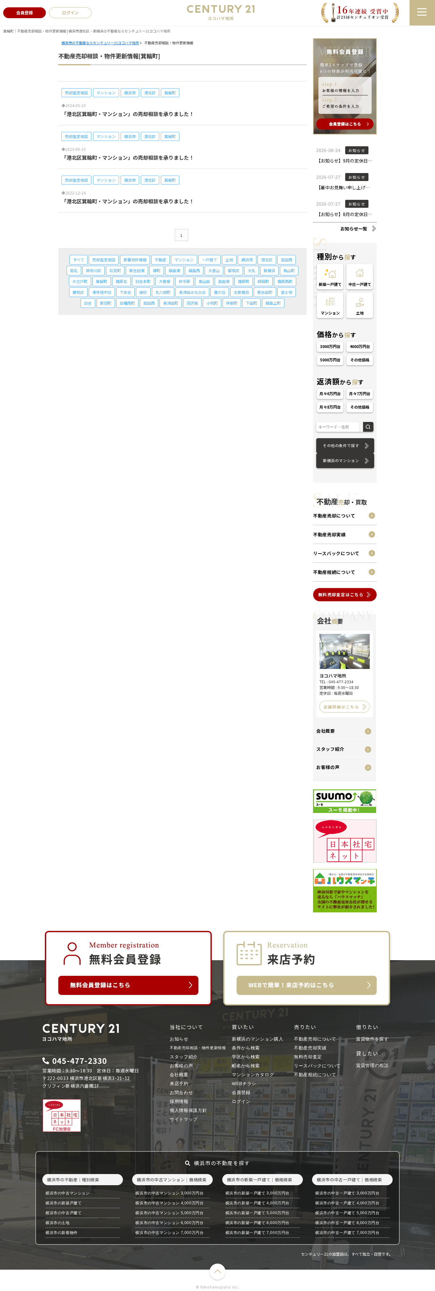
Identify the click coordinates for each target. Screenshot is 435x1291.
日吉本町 (143, 281)
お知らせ (179, 1038)
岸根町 (232, 303)
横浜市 (130, 92)
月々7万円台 (360, 393)
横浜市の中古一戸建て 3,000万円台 (347, 1193)
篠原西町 (285, 281)
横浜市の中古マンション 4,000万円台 (169, 1203)
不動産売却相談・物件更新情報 (198, 1048)
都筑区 (233, 270)
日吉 (88, 303)
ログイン (241, 1101)
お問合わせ (181, 1092)
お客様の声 (328, 767)
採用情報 (179, 1101)
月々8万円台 (330, 406)
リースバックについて (336, 553)
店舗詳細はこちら (341, 706)
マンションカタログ (253, 1074)
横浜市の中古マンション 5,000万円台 (169, 1213)
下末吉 (125, 292)
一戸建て (209, 259)
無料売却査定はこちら (341, 594)
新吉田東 (137, 270)
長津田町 (170, 303)
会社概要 (325, 731)
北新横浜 (241, 292)
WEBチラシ (244, 1083)
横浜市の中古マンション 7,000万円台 (169, 1232)
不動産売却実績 (329, 534)
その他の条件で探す (341, 445)
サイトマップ (184, 1119)
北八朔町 (163, 292)
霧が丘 (219, 292)
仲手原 (184, 281)
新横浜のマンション (341, 460)
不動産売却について (334, 515)
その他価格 (360, 359)
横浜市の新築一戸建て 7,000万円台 (257, 1232)
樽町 (156, 270)
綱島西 (194, 270)
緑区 (143, 292)
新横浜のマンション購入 (257, 1038)
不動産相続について (334, 572)
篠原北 (121, 281)
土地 (229, 259)
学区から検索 (246, 1056)
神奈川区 (93, 270)
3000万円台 (330, 346)
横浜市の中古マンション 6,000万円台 (169, 1223)
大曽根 (164, 281)
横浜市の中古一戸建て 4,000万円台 (347, 1203)
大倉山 (214, 270)
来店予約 (179, 1083)
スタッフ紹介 (330, 749)
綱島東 (174, 270)
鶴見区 (78, 292)
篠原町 (243, 281)
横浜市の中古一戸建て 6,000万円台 (347, 1223)
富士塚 (286, 292)
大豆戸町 (80, 281)
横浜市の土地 (58, 1223)
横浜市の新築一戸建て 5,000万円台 (257, 1213)
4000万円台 (359, 346)
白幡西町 (127, 303)
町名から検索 (246, 1065)
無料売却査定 (308, 1056)
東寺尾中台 (101, 292)
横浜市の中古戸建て (64, 1213)
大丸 (251, 270)
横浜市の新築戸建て (64, 1203)
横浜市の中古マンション (68, 1193)
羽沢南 (192, 303)
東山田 (204, 281)
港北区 (150, 92)
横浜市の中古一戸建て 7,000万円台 (347, 1232)
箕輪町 (170, 92)
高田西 (286, 259)
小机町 (212, 303)
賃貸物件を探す (372, 1038)
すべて (78, 259)
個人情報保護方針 (188, 1110)
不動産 (160, 259)
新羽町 (105, 303)
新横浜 (269, 270)
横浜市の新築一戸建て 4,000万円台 (257, 1203)
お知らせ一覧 (353, 228)
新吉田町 (265, 292)
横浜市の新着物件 (62, 1232)
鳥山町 (289, 270)
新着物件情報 (135, 259)
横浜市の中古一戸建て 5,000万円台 (347, 1213)
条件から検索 (246, 1047)
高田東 (224, 281)
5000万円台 (330, 359)
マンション (106, 92)
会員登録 (241, 1092)
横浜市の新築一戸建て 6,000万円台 (257, 1223)
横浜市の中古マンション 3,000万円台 (169, 1193)
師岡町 (263, 281)
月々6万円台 (330, 393)
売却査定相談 (76, 92)
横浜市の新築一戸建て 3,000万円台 (257, 1193)
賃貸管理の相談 (372, 1065)
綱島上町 (273, 303)
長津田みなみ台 (192, 292)
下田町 (251, 303)
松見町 (115, 270)
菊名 (74, 270)
